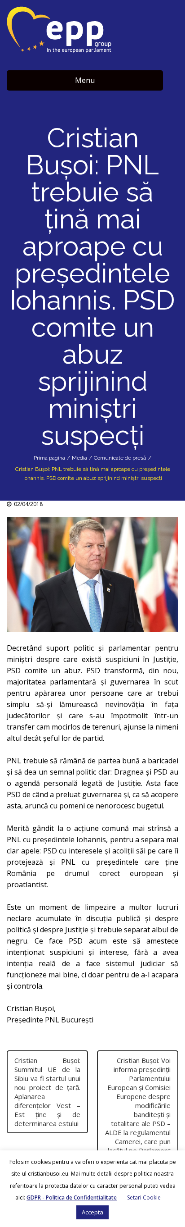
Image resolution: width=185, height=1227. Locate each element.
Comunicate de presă (120, 458)
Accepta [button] (92, 1212)
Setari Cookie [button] (144, 1197)
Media (79, 458)
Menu (85, 80)
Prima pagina (49, 458)
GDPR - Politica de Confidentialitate (71, 1197)
